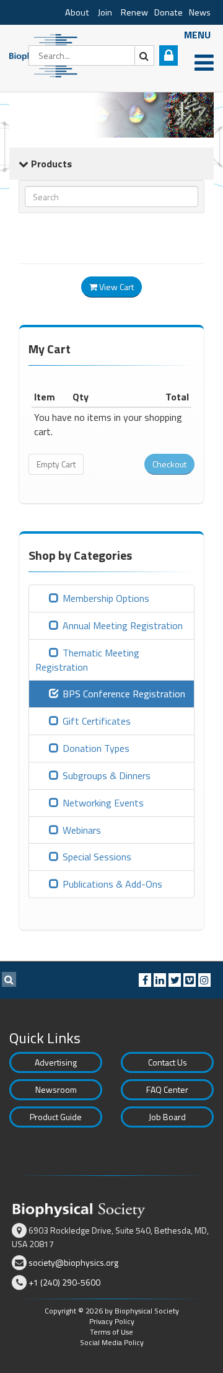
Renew (134, 12)
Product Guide (56, 1116)
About (77, 12)
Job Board (167, 1116)
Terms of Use (111, 1332)
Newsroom (56, 1089)
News (200, 12)
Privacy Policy (111, 1321)
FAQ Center (167, 1089)
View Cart (115, 286)
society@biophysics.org (73, 1262)
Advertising (56, 1062)
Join (105, 12)
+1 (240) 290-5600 (64, 1282)
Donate (168, 12)
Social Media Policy (112, 1342)
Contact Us (167, 1062)
